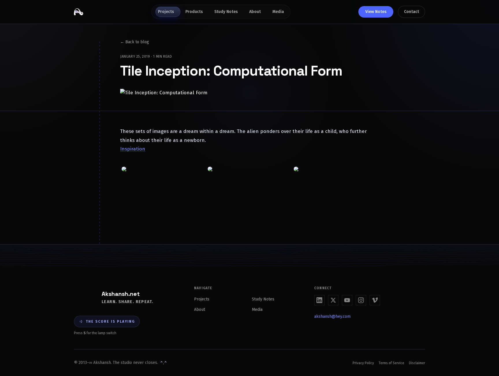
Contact (411, 11)
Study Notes (226, 11)
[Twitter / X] (333, 300)
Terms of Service (391, 363)
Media (278, 11)
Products (194, 11)
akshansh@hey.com (332, 316)
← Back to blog (134, 42)
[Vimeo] (375, 300)
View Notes (375, 11)
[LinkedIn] (319, 300)
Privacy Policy (363, 363)
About (255, 11)
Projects (166, 11)
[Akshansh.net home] (78, 11)
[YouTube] (347, 300)
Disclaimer (417, 363)
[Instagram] (361, 300)
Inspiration (132, 149)
